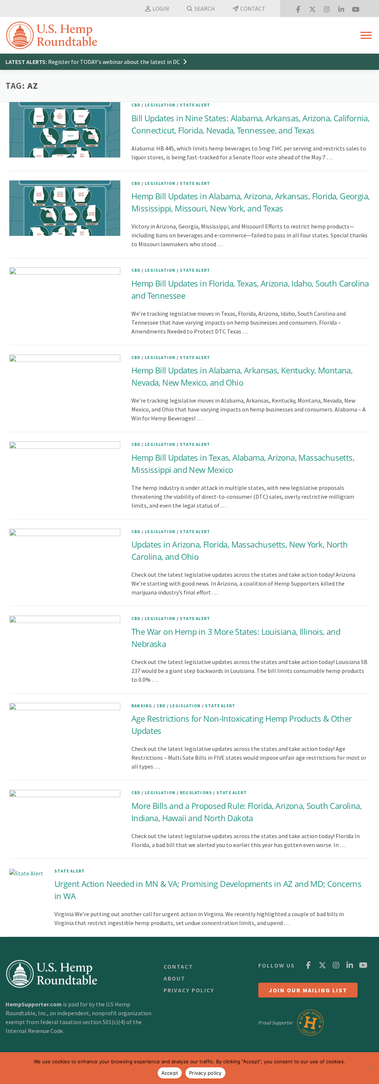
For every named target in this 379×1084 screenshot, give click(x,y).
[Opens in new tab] (298, 8)
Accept (169, 1073)
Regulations (196, 792)
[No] (369, 1068)
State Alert (195, 105)
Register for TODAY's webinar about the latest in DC (114, 61)
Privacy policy (205, 1073)
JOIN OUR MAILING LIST (308, 990)
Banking (141, 705)
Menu (366, 35)
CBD (136, 105)
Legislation (160, 105)
